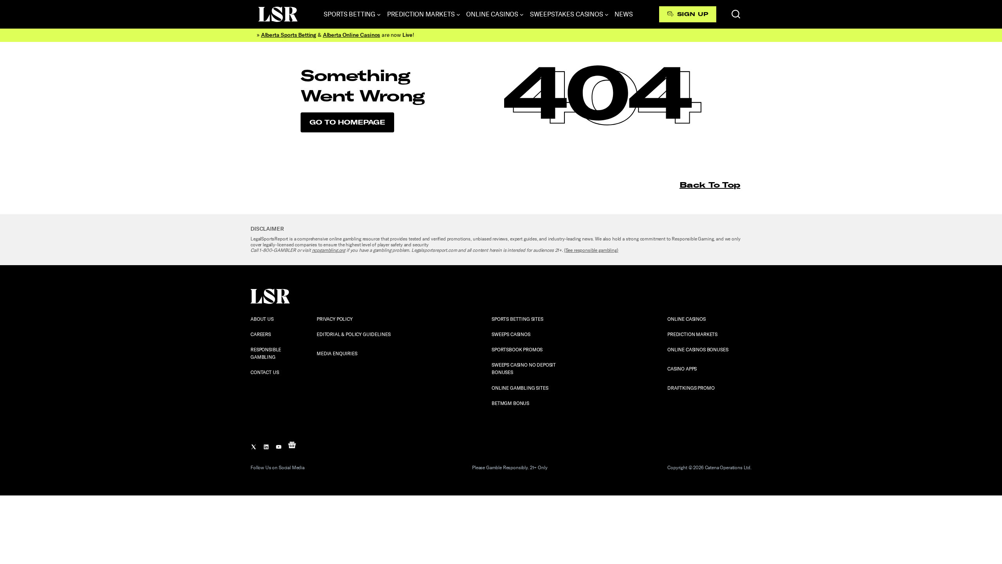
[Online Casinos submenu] (522, 14)
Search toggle (736, 14)
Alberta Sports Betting (288, 35)
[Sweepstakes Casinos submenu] (607, 14)
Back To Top (709, 185)
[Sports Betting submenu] (379, 14)
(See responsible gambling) (591, 250)
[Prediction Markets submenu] (458, 14)
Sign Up (692, 14)
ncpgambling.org (329, 250)
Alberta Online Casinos (351, 35)
